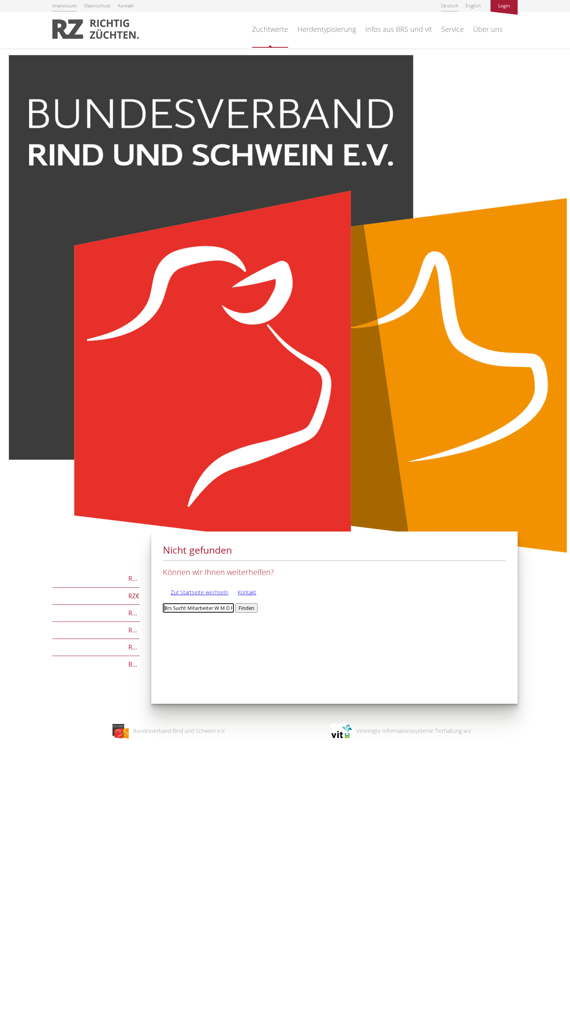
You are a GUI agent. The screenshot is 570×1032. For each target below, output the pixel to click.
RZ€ (95, 595)
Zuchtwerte (270, 29)
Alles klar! (11, 1000)
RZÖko (96, 612)
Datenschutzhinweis (24, 1028)
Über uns (488, 29)
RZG (96, 578)
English (473, 5)
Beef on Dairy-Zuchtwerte (96, 663)
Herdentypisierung (326, 29)
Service (452, 29)
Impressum (64, 5)
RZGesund (96, 646)
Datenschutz (97, 5)
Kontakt (126, 5)
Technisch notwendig (12, 902)
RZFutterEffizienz (96, 629)
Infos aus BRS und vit (398, 29)
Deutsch (449, 5)
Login (504, 5)
